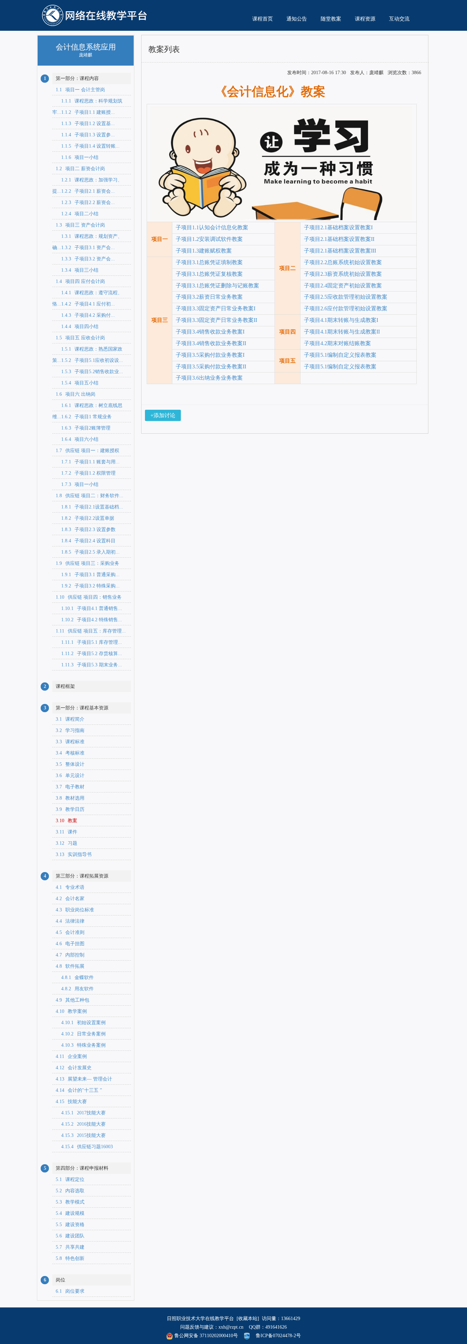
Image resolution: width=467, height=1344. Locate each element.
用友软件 (75, 988)
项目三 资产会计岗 (80, 225)
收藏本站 (247, 1318)
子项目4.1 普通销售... (89, 608)
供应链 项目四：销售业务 (89, 597)
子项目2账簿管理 (83, 428)
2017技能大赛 (81, 1112)
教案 (66, 820)
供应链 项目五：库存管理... (91, 631)
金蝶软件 (75, 977)
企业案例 (71, 1056)
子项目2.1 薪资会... (85, 191)
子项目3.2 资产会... (85, 258)
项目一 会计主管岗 (80, 89)
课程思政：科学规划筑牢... (87, 102)
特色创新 (70, 1258)
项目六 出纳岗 (75, 394)
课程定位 (70, 1179)
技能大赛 (71, 1101)
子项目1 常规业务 (84, 416)
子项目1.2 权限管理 (86, 473)
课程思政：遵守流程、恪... (87, 294)
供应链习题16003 (84, 1146)
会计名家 (70, 898)
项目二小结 (77, 213)
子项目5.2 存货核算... (89, 653)
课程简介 (70, 719)
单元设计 (70, 775)
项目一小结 (77, 157)
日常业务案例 (81, 1033)
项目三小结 (77, 270)
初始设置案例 (81, 1022)
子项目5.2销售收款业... (89, 371)
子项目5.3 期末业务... (89, 664)
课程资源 (365, 19)
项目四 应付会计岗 (80, 281)
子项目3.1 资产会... (85, 247)
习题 (66, 843)
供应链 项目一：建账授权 (87, 450)
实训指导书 (74, 854)
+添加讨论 (162, 415)
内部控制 (70, 955)
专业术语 (70, 887)
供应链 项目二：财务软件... (89, 495)
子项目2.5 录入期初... (88, 552)
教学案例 (71, 1011)
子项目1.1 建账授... (85, 112)
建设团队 (70, 1235)
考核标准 (70, 753)
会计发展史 (74, 1067)
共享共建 (70, 1247)
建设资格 (70, 1224)
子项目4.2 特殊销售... (89, 619)
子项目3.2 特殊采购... (88, 585)
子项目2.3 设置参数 (86, 529)
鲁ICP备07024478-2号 (278, 1335)
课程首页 (262, 19)
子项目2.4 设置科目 (86, 540)
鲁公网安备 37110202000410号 (205, 1335)
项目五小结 (77, 382)
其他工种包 (72, 1000)
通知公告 (296, 19)
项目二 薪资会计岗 (80, 168)
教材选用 (70, 798)
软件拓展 (70, 966)
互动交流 (399, 19)
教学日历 (70, 809)
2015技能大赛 (81, 1135)
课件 (66, 831)
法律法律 (70, 921)
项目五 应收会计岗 (80, 337)
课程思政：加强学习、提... (87, 181)
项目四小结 (77, 326)
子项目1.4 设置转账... (88, 146)
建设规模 (70, 1213)
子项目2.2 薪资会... (85, 202)
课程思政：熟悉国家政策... (87, 351)
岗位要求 (70, 1291)
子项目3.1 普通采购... (88, 574)
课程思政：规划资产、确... (87, 238)
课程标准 (70, 741)
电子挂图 (70, 943)
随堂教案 (331, 19)
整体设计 (70, 764)
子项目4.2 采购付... (85, 315)
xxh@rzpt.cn (230, 1327)
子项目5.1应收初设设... (89, 360)
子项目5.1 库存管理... (89, 642)
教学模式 (70, 1202)
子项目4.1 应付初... (85, 304)
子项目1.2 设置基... (85, 123)
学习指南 (70, 730)
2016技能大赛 (81, 1124)
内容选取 (70, 1190)
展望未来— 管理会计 (84, 1079)
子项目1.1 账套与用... (88, 461)
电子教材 (70, 786)
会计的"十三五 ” (79, 1090)
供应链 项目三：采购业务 (87, 563)
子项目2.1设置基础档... (89, 507)
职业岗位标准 (75, 909)
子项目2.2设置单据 (85, 518)
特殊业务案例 (81, 1045)
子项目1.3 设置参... (85, 134)
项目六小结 (77, 439)
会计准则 (70, 932)
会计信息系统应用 (86, 46)
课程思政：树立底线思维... (87, 407)
